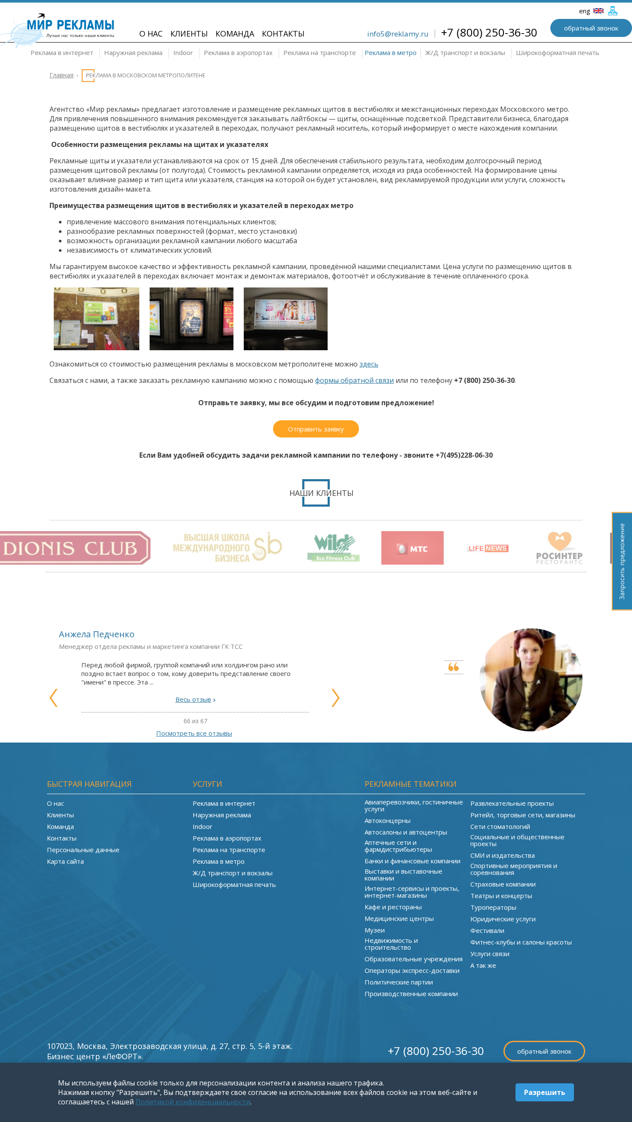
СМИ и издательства (502, 855)
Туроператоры (493, 907)
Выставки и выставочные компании (403, 874)
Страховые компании (503, 883)
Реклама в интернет (62, 52)
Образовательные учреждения (414, 958)
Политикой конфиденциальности (192, 1102)
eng (585, 10)
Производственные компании (411, 993)
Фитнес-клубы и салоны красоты (521, 942)
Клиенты (189, 33)
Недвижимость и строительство (391, 944)
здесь (368, 364)
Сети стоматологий (500, 826)
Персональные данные (83, 849)
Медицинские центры (399, 918)
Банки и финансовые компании (412, 860)
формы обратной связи (354, 380)
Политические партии (399, 981)
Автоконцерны (388, 820)
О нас (151, 33)
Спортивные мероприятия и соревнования (513, 869)
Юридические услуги (503, 918)
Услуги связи (489, 953)
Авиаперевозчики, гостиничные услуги (414, 805)
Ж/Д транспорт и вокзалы (465, 52)
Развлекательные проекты (512, 803)
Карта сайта (65, 861)
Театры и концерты (501, 895)
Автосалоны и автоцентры (406, 832)
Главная (61, 75)
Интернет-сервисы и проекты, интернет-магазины (412, 892)
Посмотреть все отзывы (194, 733)
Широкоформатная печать (557, 52)
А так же (483, 965)
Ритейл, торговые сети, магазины (522, 814)
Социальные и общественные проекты (517, 840)
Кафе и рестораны (393, 906)
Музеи (375, 929)
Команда (234, 33)
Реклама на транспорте (319, 52)
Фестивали (487, 930)
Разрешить (544, 1092)
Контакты (283, 33)
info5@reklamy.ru (398, 34)
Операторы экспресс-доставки (412, 970)
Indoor (183, 52)
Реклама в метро (391, 52)
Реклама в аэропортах (238, 52)
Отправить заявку (316, 429)
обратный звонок (591, 28)
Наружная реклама (133, 52)
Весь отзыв (193, 699)
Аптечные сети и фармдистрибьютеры (398, 846)
